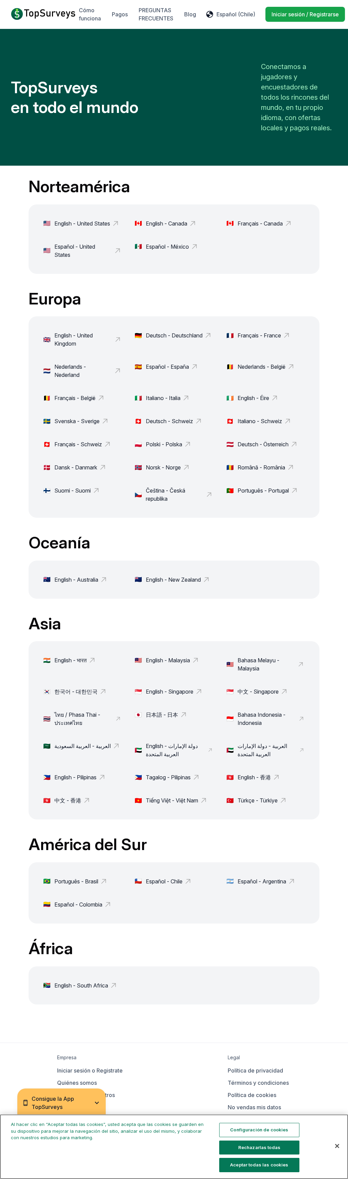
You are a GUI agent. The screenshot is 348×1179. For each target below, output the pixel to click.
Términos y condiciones (258, 1082)
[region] (174, 1146)
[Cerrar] (337, 1146)
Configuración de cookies (259, 1129)
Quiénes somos (77, 1082)
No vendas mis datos (254, 1107)
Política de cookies (252, 1095)
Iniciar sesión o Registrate (90, 1070)
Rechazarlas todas (259, 1147)
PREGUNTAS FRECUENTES (156, 14)
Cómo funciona (90, 14)
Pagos (120, 14)
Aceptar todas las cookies (259, 1164)
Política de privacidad (255, 1070)
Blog (190, 14)
